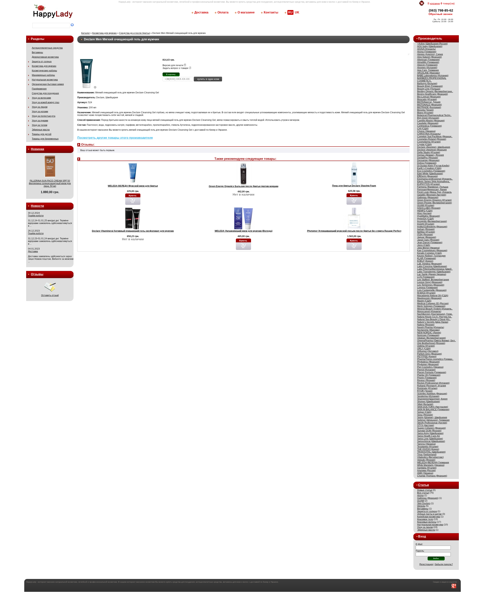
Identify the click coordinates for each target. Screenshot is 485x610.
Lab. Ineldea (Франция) (429, 263)
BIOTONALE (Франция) (429, 104)
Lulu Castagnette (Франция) (432, 290)
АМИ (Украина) (425, 473)
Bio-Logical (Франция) (429, 96)
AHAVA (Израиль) (426, 49)
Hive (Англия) (424, 213)
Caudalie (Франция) (427, 123)
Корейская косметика (428, 516)
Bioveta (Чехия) (425, 110)
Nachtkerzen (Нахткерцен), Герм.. (435, 314)
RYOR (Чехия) (425, 391)
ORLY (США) (424, 348)
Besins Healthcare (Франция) (432, 94)
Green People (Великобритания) (434, 202)
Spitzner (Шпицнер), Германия (433, 420)
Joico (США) (423, 245)
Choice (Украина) (426, 131)
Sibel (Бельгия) (425, 404)
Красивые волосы (426, 522)
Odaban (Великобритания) (431, 338)
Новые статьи (424, 490)
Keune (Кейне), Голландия (431, 255)
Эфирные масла (41, 129)
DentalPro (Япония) (427, 157)
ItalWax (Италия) (426, 232)
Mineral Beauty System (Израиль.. (435, 308)
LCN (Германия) (426, 277)
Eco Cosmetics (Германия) (431, 171)
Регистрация (426, 564)
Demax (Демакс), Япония (430, 155)
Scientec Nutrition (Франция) (432, 393)
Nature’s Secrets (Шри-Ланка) (432, 322)
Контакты (271, 12)
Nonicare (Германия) (428, 335)
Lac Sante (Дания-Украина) (431, 274)
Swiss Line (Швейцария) (430, 438)
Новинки (37, 149)
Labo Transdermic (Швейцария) (434, 271)
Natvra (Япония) (425, 324)
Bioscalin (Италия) (427, 99)
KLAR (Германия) (426, 258)
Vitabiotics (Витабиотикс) (430, 457)
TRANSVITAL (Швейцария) (431, 452)
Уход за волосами (41, 98)
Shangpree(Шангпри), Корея (432, 399)
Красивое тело (425, 519)
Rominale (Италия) (427, 388)
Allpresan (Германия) (428, 59)
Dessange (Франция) (428, 160)
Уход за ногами (40, 111)
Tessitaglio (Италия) (427, 446)
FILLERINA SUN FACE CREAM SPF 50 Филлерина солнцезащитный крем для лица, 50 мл (50, 183)
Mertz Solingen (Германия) (431, 306)
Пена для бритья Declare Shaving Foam (354, 185)
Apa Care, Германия (428, 70)
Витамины (37, 52)
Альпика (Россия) (426, 470)
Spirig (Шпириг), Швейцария (432, 417)
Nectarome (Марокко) (428, 330)
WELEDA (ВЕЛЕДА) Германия (433, 462)
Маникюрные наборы (43, 75)
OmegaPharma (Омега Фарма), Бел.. (436, 340)
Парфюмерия (39, 88)
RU (290, 12)
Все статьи (423, 492)
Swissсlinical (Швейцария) (431, 441)
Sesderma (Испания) (428, 396)
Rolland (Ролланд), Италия (431, 385)
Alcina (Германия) (426, 51)
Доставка (201, 12)
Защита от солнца (42, 61)
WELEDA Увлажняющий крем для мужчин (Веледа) (243, 231)
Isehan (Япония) (426, 229)
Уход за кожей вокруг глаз (45, 102)
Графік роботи (36, 215)
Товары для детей (41, 134)
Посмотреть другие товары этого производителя (115, 137)
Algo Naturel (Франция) (429, 57)
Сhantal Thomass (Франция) (432, 475)
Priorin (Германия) (427, 377)
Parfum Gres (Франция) (429, 354)
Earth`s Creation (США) (429, 168)
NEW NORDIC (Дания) (429, 332)
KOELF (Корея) (425, 261)
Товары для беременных (45, 138)
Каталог (85, 33)
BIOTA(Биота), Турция (428, 102)
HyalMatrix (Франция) (428, 216)
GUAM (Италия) (425, 205)
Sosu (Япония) (425, 414)
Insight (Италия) (425, 224)
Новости (37, 205)
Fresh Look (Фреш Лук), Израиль (434, 192)
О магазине (246, 12)
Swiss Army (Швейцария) (430, 433)
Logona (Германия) (427, 287)
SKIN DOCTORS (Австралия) (432, 407)
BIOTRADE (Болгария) (429, 107)
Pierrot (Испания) (426, 369)
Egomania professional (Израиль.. (435, 179)
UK (297, 12)
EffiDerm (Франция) (427, 176)
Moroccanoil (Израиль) (429, 311)
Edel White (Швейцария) (430, 173)
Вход (422, 536)
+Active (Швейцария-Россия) (432, 43)
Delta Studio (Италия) (428, 152)
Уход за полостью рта (43, 116)
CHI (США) (423, 128)
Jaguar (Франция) (426, 237)
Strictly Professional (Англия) (432, 422)
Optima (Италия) (426, 346)
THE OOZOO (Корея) (428, 449)
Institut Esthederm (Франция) (432, 226)
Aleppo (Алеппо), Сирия (430, 54)
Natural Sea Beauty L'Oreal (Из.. (434, 319)
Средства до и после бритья (134, 33)
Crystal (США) (424, 144)
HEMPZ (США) (425, 210)
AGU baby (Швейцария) (429, 46)
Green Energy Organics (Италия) (434, 200)
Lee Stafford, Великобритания (433, 279)
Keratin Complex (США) (429, 253)
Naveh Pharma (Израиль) (430, 327)
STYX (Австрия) (425, 425)
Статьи (423, 485)
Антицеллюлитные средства (47, 48)
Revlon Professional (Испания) (433, 383)
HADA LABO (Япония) (428, 208)
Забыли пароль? (444, 564)
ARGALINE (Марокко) (428, 73)
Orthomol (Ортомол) (427, 351)
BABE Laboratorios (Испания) (432, 75)
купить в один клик (208, 79)
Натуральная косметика (45, 79)
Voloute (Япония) (426, 460)
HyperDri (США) (425, 218)
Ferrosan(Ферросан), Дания (432, 189)
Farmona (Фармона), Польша (432, 187)
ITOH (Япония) (425, 234)
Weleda (421, 506)
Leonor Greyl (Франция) (429, 282)
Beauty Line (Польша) (428, 88)
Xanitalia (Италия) (426, 467)
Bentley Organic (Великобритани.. (435, 91)
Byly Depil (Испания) (428, 118)
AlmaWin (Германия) (428, 62)
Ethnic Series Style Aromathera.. (433, 181)
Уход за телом (39, 125)
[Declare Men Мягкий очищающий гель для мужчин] (88, 87)
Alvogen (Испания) (427, 67)
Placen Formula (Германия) (431, 372)
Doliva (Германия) (426, 163)
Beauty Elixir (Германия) (430, 86)
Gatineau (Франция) (427, 197)
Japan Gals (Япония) (428, 240)
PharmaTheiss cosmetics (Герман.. (435, 359)
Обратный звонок (440, 14)
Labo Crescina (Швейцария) (432, 266)
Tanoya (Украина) (426, 444)
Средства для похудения (45, 93)
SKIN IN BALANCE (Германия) (433, 409)
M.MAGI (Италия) (426, 293)
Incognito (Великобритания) (432, 221)
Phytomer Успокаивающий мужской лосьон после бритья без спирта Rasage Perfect (354, 231)
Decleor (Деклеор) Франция (432, 149)
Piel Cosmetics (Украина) (430, 367)
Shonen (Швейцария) (428, 401)
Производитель (430, 38)
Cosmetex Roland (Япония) (431, 139)
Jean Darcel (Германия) (429, 242)
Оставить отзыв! (50, 295)
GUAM (420, 500)
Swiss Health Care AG (428, 436)
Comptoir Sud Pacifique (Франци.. (434, 136)
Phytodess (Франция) (428, 361)
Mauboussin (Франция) (429, 298)
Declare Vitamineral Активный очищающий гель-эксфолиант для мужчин (133, 231)
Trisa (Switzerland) (426, 454)
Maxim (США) (424, 301)
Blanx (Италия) (425, 112)
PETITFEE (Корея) (426, 356)
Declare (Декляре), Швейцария (433, 147)
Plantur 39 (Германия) (428, 375)
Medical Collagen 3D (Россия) (433, 303)
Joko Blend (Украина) (428, 247)
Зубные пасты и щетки (429, 514)
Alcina (420, 495)
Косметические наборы (44, 70)
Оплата (222, 12)
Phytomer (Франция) (428, 364)
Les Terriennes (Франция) (430, 285)
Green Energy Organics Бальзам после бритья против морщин (243, 186)
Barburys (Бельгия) (427, 83)
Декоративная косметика (45, 57)
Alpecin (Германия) (427, 65)
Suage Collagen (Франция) (431, 428)
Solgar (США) (424, 412)
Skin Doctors (423, 503)
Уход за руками (40, 120)
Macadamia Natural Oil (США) (432, 295)
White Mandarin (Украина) (430, 465)
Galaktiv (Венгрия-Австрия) (431, 194)
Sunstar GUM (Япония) (429, 430)
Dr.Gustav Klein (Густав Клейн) (433, 165)
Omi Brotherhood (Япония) (431, 343)
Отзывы (37, 274)
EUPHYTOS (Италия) (428, 184)
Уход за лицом (39, 107)
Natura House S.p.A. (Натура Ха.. (434, 316)
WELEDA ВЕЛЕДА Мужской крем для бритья (133, 186)
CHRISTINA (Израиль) (429, 134)
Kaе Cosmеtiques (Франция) (432, 250)
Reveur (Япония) (426, 380)
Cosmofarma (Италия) (429, 141)
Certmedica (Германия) (429, 126)
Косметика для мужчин (44, 66)
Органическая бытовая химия (48, 84)
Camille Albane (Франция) (431, 120)
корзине (435, 3)
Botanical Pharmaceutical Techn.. (434, 115)
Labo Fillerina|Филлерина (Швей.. (435, 269)
